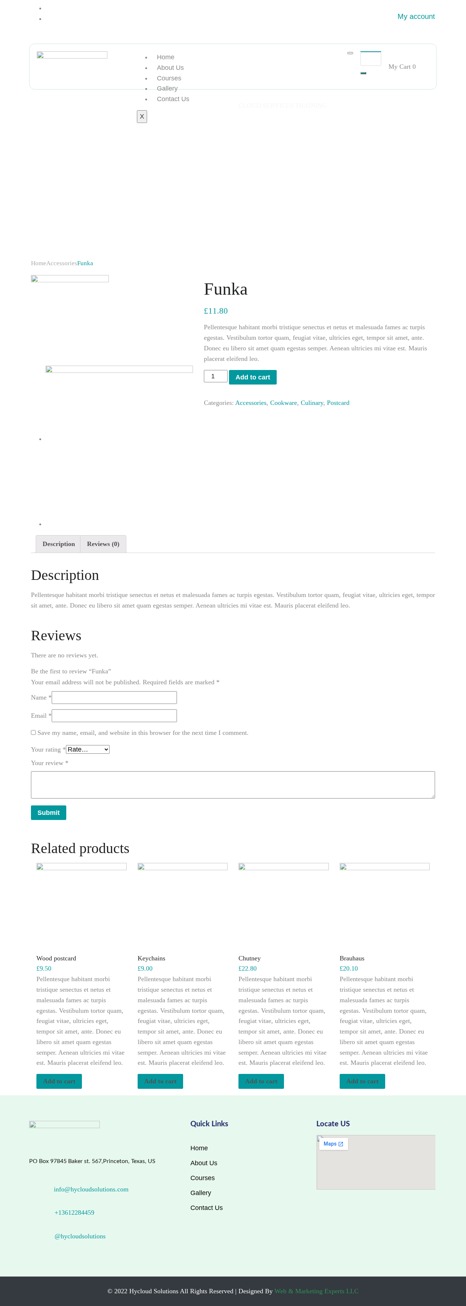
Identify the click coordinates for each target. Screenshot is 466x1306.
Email (41, 715)
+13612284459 (74, 1212)
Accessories (61, 263)
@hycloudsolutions (80, 1236)
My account (416, 16)
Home (165, 57)
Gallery (167, 88)
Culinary (312, 402)
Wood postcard (56, 958)
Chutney (249, 958)
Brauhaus (352, 958)
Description (59, 544)
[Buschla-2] (70, 314)
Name (41, 697)
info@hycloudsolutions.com (91, 1189)
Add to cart (253, 377)
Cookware (283, 402)
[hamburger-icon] (350, 53)
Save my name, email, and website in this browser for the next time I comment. (143, 732)
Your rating (48, 749)
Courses (169, 78)
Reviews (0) (103, 544)
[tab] (59, 544)
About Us (170, 67)
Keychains (151, 958)
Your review (49, 763)
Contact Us (173, 99)
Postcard (338, 402)
